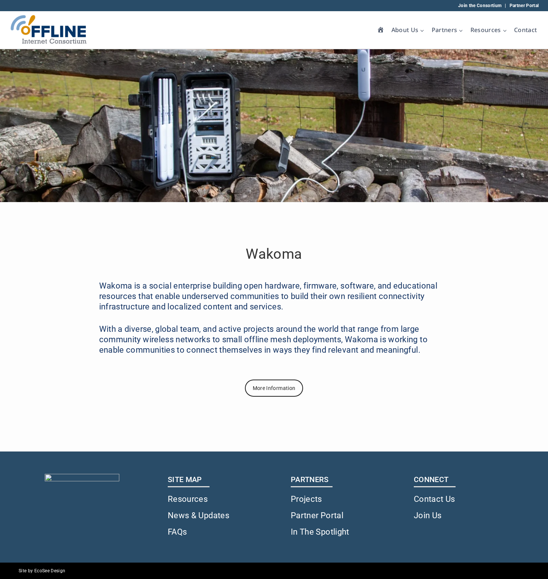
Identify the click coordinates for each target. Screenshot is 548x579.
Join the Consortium (480, 5)
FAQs (177, 531)
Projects (306, 499)
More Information (274, 388)
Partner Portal (524, 5)
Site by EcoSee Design (42, 570)
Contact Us (434, 499)
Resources (188, 499)
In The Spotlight (320, 531)
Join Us (427, 515)
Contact (525, 30)
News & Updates (198, 515)
